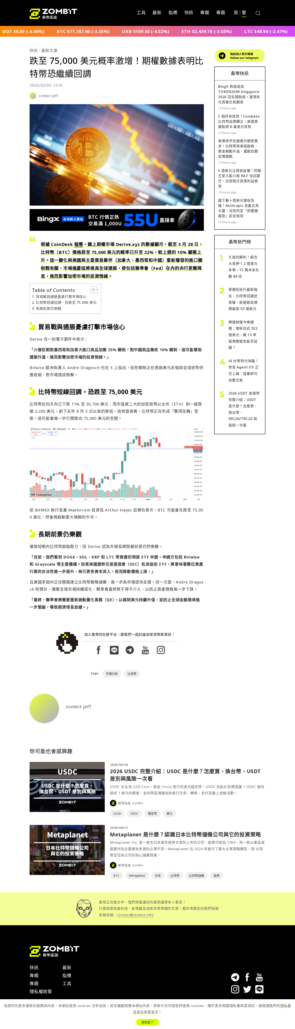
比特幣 (131, 674)
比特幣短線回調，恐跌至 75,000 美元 (66, 302)
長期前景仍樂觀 (48, 308)
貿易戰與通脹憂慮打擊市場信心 (61, 296)
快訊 (188, 13)
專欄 (204, 13)
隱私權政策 (41, 991)
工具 (141, 13)
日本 (158, 875)
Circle (117, 813)
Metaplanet (137, 875)
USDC (134, 813)
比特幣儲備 (196, 875)
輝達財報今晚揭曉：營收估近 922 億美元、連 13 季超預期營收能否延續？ (243, 335)
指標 (173, 13)
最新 (157, 13)
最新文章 (49, 50)
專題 (220, 13)
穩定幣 (152, 813)
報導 (78, 244)
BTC (116, 875)
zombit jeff (48, 95)
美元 (170, 813)
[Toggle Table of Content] (92, 289)
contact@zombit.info (135, 915)
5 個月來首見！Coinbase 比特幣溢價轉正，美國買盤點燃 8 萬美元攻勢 (239, 121)
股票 (217, 875)
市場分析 (112, 674)
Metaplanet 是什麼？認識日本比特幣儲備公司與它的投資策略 (185, 834)
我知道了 (147, 1022)
